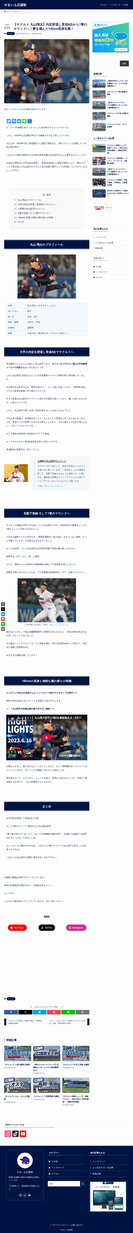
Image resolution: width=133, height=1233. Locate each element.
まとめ (21, 221)
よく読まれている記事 (104, 242)
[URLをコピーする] (82, 1012)
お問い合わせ (76, 1225)
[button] (11, 1012)
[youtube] (29, 1195)
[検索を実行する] (82, 1183)
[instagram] (20, 1195)
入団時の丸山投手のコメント (31, 208)
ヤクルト (11, 33)
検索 (124, 63)
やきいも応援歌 (15, 4)
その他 (98, 266)
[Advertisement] (46, 970)
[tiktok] (25, 1195)
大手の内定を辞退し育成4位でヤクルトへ (37, 204)
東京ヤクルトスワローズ (53, 486)
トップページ (100, 237)
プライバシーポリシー (60, 1225)
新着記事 (98, 248)
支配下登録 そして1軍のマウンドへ (34, 212)
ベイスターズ (101, 272)
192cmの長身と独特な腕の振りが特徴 (35, 217)
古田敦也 (10, 536)
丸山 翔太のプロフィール (29, 199)
